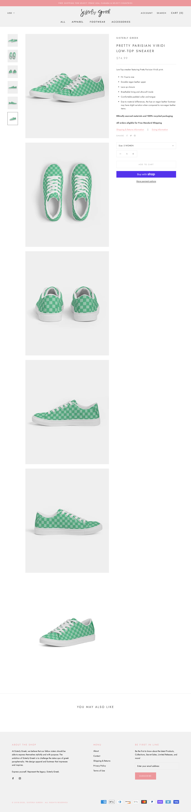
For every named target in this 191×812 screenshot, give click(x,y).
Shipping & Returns (101, 760)
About (96, 750)
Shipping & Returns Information (130, 129)
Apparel (78, 22)
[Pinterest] (135, 135)
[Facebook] (127, 135)
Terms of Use (99, 770)
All (63, 22)
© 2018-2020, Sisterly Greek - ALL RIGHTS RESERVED (40, 802)
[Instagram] (20, 778)
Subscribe (145, 776)
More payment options (146, 181)
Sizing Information (160, 129)
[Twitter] (131, 135)
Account (147, 13)
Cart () (177, 13)
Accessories (121, 22)
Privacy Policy (99, 765)
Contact (96, 755)
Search (161, 13)
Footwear (97, 22)
